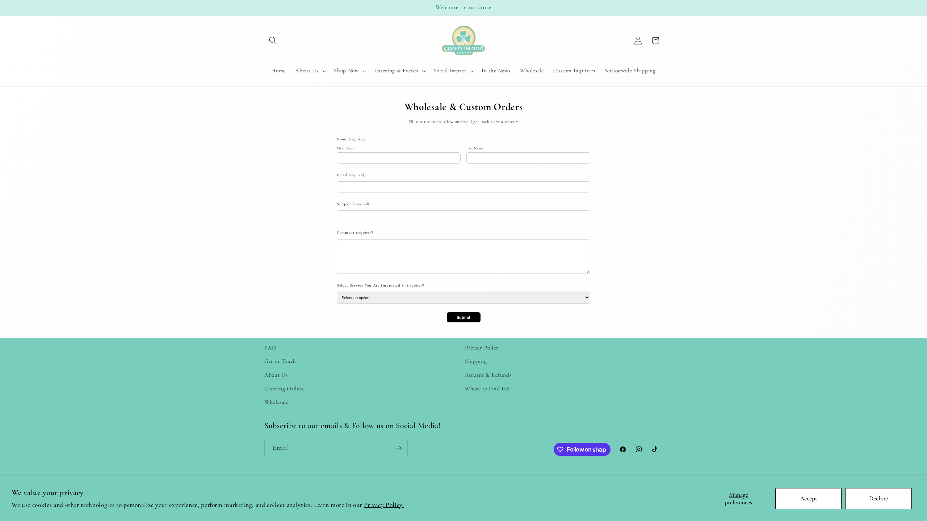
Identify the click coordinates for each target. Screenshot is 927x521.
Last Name (474, 148)
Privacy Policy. (384, 505)
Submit (463, 317)
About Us (276, 375)
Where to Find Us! (487, 388)
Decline (878, 498)
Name (351, 139)
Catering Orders (284, 388)
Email (351, 175)
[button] (273, 40)
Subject (353, 204)
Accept (808, 498)
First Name (346, 148)
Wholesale (276, 402)
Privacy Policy (482, 347)
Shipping (476, 361)
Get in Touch (280, 361)
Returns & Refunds (488, 375)
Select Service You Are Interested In (380, 285)
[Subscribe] (398, 448)
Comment (355, 232)
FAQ (270, 347)
